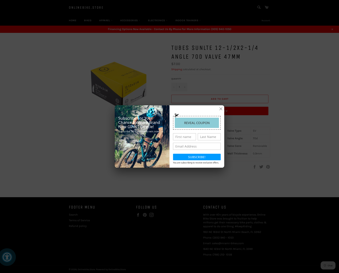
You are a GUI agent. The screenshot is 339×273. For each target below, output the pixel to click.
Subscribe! (197, 157)
